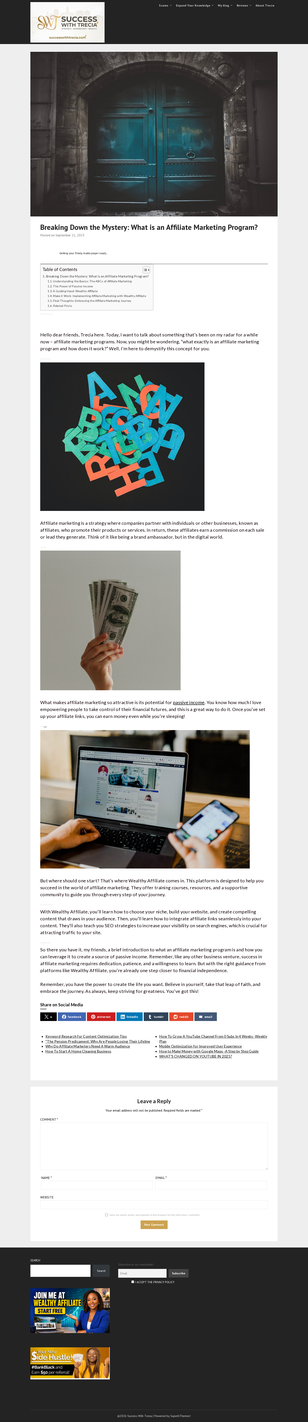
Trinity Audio (83, 253)
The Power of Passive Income (73, 286)
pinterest (104, 1016)
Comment (49, 1119)
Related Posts (62, 305)
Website (47, 1197)
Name (46, 1178)
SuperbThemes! (180, 1416)
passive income (188, 702)
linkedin (132, 1016)
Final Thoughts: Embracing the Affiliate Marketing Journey (92, 300)
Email (161, 1178)
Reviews (242, 5)
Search (35, 1260)
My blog (223, 5)
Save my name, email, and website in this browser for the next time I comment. (154, 1214)
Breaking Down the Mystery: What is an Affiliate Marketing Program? (97, 276)
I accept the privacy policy (154, 1282)
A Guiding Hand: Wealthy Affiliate (75, 291)
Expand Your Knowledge (193, 5)
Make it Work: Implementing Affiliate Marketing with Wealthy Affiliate (99, 296)
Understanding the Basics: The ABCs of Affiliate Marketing (92, 281)
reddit (184, 1016)
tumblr (159, 1016)
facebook (74, 1016)
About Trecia (265, 5)
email (208, 1016)
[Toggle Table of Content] (144, 269)
